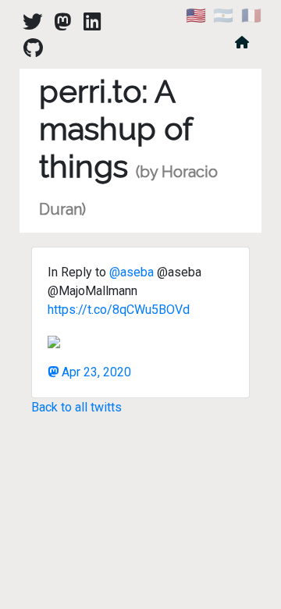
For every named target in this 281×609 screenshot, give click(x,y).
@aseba (131, 272)
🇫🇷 (251, 15)
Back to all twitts (76, 407)
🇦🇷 (223, 15)
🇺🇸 (196, 15)
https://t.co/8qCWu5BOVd (119, 309)
